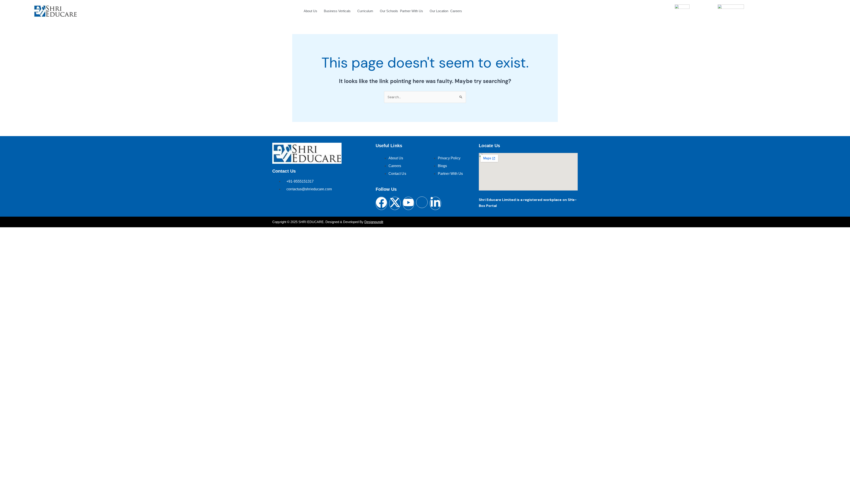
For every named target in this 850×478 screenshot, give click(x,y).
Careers (456, 11)
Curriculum (365, 11)
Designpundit (373, 222)
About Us (310, 11)
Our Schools (389, 11)
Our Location (439, 11)
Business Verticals (337, 11)
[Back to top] (836, 463)
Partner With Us (411, 11)
